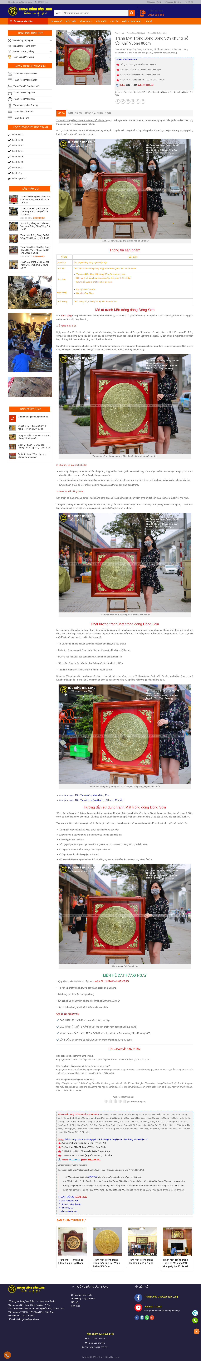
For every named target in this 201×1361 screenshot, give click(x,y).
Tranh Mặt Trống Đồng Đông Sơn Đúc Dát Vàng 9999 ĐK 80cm (106, 1263)
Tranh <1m (128, 92)
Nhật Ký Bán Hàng (131, 21)
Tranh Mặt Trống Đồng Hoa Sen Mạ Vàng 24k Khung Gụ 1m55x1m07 (175, 1263)
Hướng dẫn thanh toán (97, 113)
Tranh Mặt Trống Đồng (157, 33)
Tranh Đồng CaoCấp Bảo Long (161, 1296)
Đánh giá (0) (75, 113)
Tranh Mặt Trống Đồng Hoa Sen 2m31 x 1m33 (140, 1261)
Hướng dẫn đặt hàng (172, 2)
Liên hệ (148, 21)
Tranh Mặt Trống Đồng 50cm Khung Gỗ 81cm (70, 1261)
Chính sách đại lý (154, 2)
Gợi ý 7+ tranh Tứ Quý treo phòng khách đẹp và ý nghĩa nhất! (34, 446)
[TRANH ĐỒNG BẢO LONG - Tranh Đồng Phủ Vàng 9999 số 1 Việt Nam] (30, 11)
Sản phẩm (85, 21)
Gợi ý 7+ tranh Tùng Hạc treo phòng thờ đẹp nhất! (32, 455)
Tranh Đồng (104, 1357)
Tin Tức (114, 21)
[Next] (193, 1249)
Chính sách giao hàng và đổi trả (33, 416)
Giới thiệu (70, 21)
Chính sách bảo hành (81, 1295)
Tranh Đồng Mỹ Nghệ (136, 33)
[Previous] (56, 1249)
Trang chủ (56, 21)
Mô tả (61, 113)
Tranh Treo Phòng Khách (163, 92)
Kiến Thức (101, 21)
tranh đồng (66, 315)
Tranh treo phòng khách (92, 800)
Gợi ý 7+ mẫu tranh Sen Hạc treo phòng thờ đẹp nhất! (34, 436)
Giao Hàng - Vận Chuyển (83, 1298)
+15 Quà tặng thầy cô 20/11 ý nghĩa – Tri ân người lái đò (32, 427)
